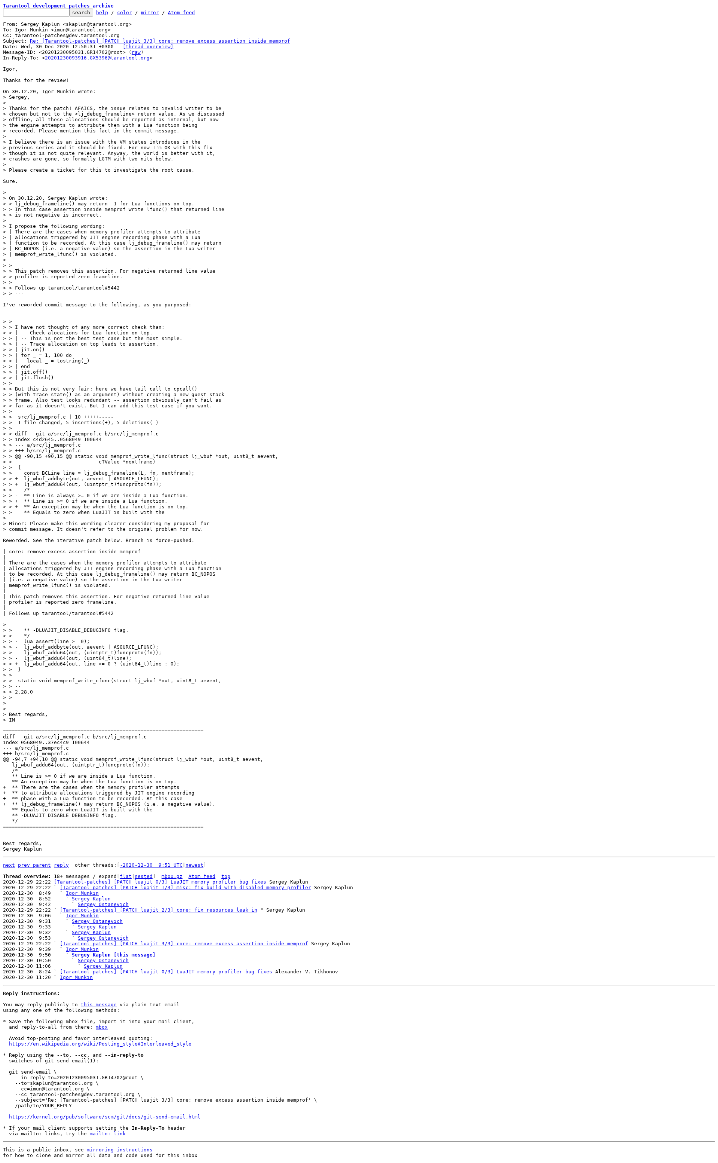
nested (144, 876)
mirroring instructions (120, 1150)
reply (61, 865)
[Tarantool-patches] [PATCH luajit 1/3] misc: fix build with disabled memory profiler (185, 887)
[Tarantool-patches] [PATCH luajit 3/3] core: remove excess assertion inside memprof (184, 943)
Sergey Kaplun (91, 899)
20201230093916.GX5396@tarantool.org (97, 58)
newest (194, 865)
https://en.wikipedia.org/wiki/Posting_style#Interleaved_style (100, 1044)
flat (126, 876)
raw (136, 52)
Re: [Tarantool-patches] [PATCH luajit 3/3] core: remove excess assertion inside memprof (160, 41)
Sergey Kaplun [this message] (114, 955)
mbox (102, 1027)
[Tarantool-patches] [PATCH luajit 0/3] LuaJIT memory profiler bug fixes (160, 882)
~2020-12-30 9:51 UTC (151, 865)
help (102, 12)
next (9, 865)
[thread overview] (148, 46)
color (124, 12)
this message (99, 1004)
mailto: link (108, 1133)
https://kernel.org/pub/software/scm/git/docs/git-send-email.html (104, 1117)
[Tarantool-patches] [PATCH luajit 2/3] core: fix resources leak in (158, 910)
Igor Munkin (82, 893)
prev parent (34, 865)
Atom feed (181, 12)
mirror (150, 12)
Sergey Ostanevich (103, 904)
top (225, 876)
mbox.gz (172, 876)
